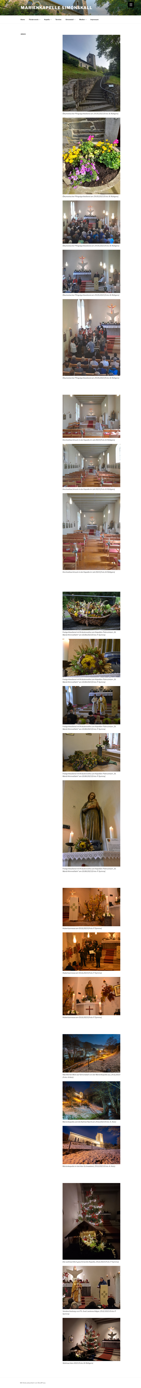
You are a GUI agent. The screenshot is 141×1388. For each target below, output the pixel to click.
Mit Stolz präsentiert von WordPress (32, 1383)
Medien (82, 19)
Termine (58, 19)
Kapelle (47, 19)
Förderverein (33, 19)
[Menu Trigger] (131, 5)
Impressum (94, 19)
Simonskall (70, 19)
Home (22, 19)
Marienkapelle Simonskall (57, 7)
